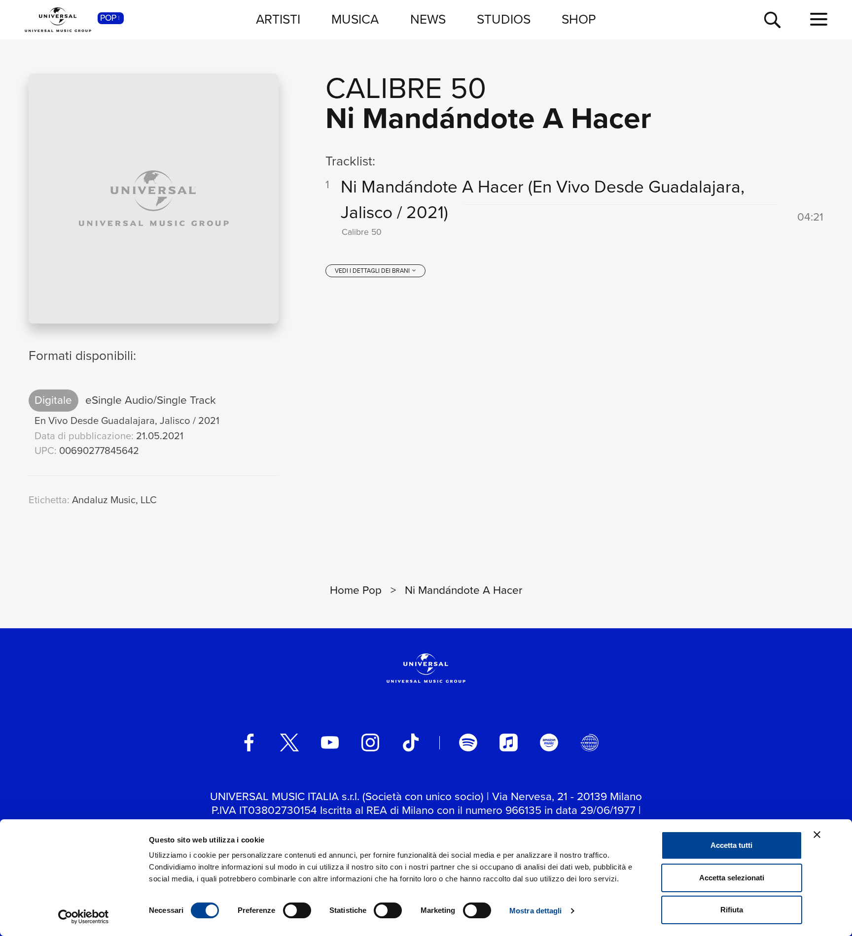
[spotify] (468, 742)
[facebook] (249, 742)
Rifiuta (731, 909)
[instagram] (370, 742)
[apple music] (508, 742)
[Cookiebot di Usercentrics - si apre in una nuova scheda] (83, 916)
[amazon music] (549, 742)
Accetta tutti (731, 845)
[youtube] (330, 742)
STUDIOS (504, 19)
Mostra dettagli (535, 910)
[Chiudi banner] (817, 834)
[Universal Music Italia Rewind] (589, 742)
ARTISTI (278, 19)
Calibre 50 (405, 88)
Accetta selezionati (731, 877)
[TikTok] (411, 742)
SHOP (579, 19)
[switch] (297, 910)
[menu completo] (818, 20)
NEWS (428, 19)
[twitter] (289, 742)
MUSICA (355, 19)
